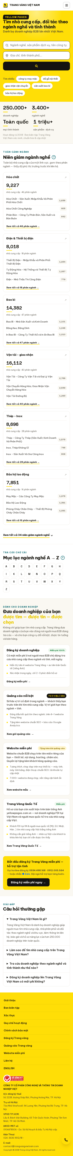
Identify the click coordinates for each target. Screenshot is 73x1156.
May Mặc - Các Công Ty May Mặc (25, 496)
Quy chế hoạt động (15, 1023)
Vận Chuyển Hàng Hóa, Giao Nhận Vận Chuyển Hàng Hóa (27, 388)
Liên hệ (8, 1060)
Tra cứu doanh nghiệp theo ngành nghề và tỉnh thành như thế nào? (36, 965)
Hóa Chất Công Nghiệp (19, 208)
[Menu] (66, 5)
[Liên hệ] (66, 1140)
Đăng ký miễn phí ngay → (28, 882)
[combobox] (36, 45)
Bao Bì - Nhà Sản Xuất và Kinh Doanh (27, 321)
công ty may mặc (28, 78)
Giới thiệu (9, 1000)
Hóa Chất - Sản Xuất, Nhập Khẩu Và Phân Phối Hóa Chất (29, 200)
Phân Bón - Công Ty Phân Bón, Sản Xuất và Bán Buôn (30, 216)
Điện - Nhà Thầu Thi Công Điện (23, 279)
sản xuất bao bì (42, 85)
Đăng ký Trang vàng (16, 1038)
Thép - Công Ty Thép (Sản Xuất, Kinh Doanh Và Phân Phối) (31, 439)
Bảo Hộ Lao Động (16, 502)
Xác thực (9, 1015)
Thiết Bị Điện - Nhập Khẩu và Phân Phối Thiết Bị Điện (28, 262)
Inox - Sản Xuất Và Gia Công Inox (25, 454)
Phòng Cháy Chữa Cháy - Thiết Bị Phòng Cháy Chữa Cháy (29, 510)
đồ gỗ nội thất (50, 78)
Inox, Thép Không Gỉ (17, 447)
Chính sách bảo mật (16, 1030)
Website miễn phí (14, 1053)
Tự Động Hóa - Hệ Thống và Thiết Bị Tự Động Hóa (28, 271)
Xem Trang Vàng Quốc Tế (24, 845)
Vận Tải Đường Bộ (16, 395)
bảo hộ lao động (14, 93)
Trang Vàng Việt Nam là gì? (28, 919)
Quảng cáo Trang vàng (18, 1045)
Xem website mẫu (19, 789)
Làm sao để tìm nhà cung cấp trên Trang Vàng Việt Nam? (36, 952)
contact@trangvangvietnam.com (21, 1146)
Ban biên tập (12, 1007)
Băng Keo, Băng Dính (17, 328)
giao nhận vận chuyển (16, 85)
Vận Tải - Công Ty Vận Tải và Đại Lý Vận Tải (29, 378)
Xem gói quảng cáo (20, 734)
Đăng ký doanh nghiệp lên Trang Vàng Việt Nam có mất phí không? (34, 979)
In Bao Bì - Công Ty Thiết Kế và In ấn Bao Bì (30, 334)
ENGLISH (9, 1068)
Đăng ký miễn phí (19, 681)
